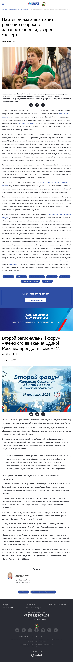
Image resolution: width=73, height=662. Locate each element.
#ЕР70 (23, 592)
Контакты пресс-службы (34, 608)
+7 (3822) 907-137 (36, 615)
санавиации (13, 264)
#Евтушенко (8, 276)
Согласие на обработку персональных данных (36, 646)
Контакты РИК (8, 608)
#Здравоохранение (37, 276)
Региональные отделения (57, 605)
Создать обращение (36, 300)
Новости (25, 9)
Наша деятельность (14, 9)
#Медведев (21, 276)
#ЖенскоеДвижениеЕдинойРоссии (43, 592)
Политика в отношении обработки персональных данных (36, 644)
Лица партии (30, 605)
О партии (6, 605)
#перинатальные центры (30, 281)
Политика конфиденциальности (36, 643)
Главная (4, 9)
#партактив (64, 276)
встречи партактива (26, 123)
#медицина (52, 276)
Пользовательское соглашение (37, 641)
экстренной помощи (60, 261)
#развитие (47, 281)
